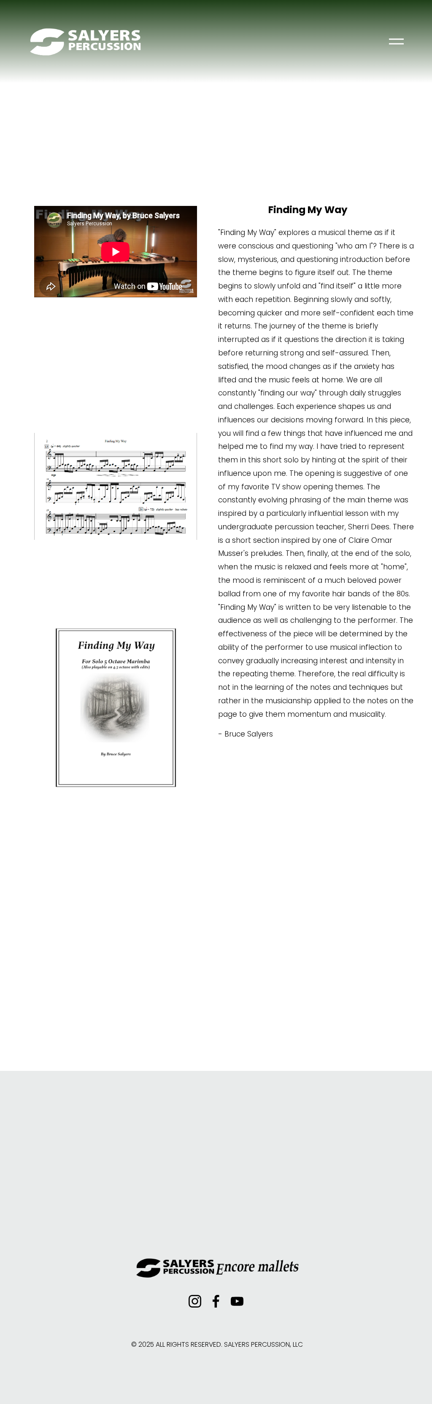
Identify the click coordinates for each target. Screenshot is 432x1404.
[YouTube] (237, 1301)
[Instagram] (195, 1301)
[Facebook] (216, 1301)
